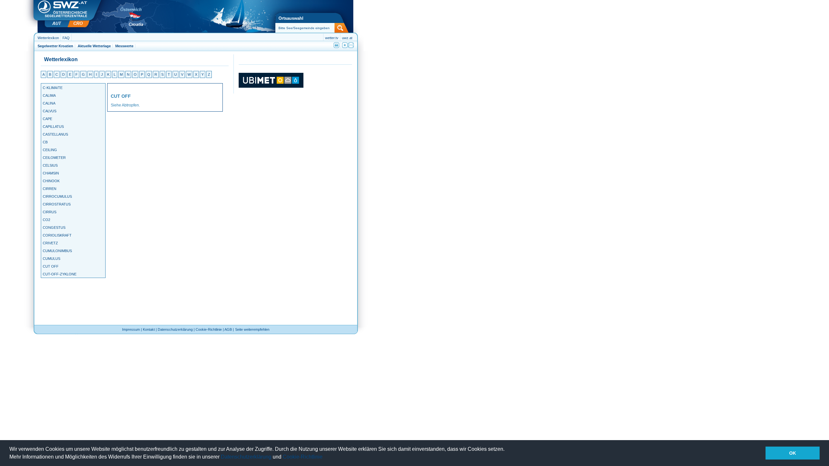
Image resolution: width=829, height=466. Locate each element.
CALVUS (49, 111)
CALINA (49, 103)
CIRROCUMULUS (57, 196)
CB (45, 142)
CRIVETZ (50, 243)
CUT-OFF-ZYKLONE (59, 274)
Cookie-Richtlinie (303, 457)
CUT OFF (51, 266)
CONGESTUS (54, 227)
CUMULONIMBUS (57, 251)
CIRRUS (49, 212)
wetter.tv (331, 38)
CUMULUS (51, 259)
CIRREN (49, 189)
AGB (228, 329)
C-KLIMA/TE (52, 88)
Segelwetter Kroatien (55, 46)
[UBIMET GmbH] (271, 86)
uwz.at (347, 38)
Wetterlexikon (48, 38)
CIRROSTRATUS (57, 204)
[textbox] (309, 28)
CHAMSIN (51, 173)
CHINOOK (51, 181)
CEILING (50, 150)
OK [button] (792, 453)
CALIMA (49, 95)
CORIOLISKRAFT (57, 235)
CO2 (46, 220)
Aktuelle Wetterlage (94, 46)
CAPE (47, 119)
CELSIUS (50, 165)
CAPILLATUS (53, 126)
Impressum (131, 329)
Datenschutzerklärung (246, 457)
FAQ (66, 38)
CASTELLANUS (55, 134)
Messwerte (124, 46)
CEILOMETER (54, 158)
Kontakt (149, 329)
